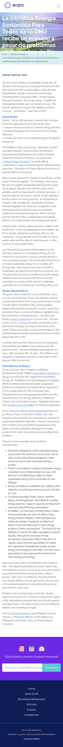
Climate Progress (20, 613)
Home (31, 688)
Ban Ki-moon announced (34, 410)
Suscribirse (51, 667)
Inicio (4, 54)
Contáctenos (31, 714)
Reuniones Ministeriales (31, 699)
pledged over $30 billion (21, 405)
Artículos (32, 704)
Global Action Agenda (16, 161)
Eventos (31, 709)
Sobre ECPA (31, 693)
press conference (20, 319)
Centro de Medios (18, 54)
